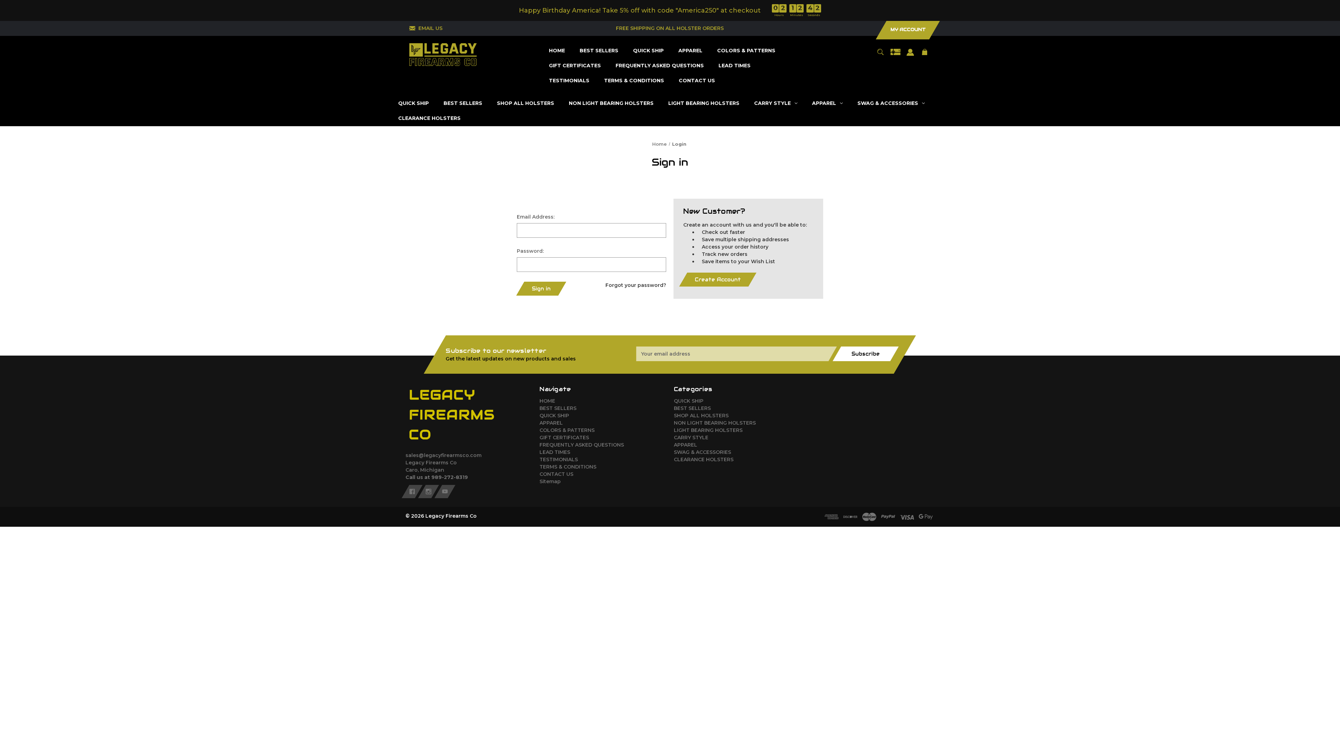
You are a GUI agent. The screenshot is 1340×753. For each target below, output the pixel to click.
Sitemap (550, 481)
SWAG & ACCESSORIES (702, 452)
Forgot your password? (635, 285)
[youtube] (445, 491)
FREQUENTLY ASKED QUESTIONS (581, 445)
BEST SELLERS (557, 408)
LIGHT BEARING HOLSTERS (708, 430)
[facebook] (412, 491)
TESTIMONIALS (558, 459)
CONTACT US (556, 474)
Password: (530, 251)
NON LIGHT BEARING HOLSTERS (715, 423)
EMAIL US (430, 28)
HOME (547, 401)
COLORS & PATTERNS (567, 430)
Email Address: (535, 217)
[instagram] (428, 491)
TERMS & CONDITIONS (567, 467)
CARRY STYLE (691, 437)
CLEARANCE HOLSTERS (704, 459)
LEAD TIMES (554, 452)
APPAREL (551, 423)
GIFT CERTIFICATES (564, 437)
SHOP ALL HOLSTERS (701, 415)
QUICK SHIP (554, 415)
